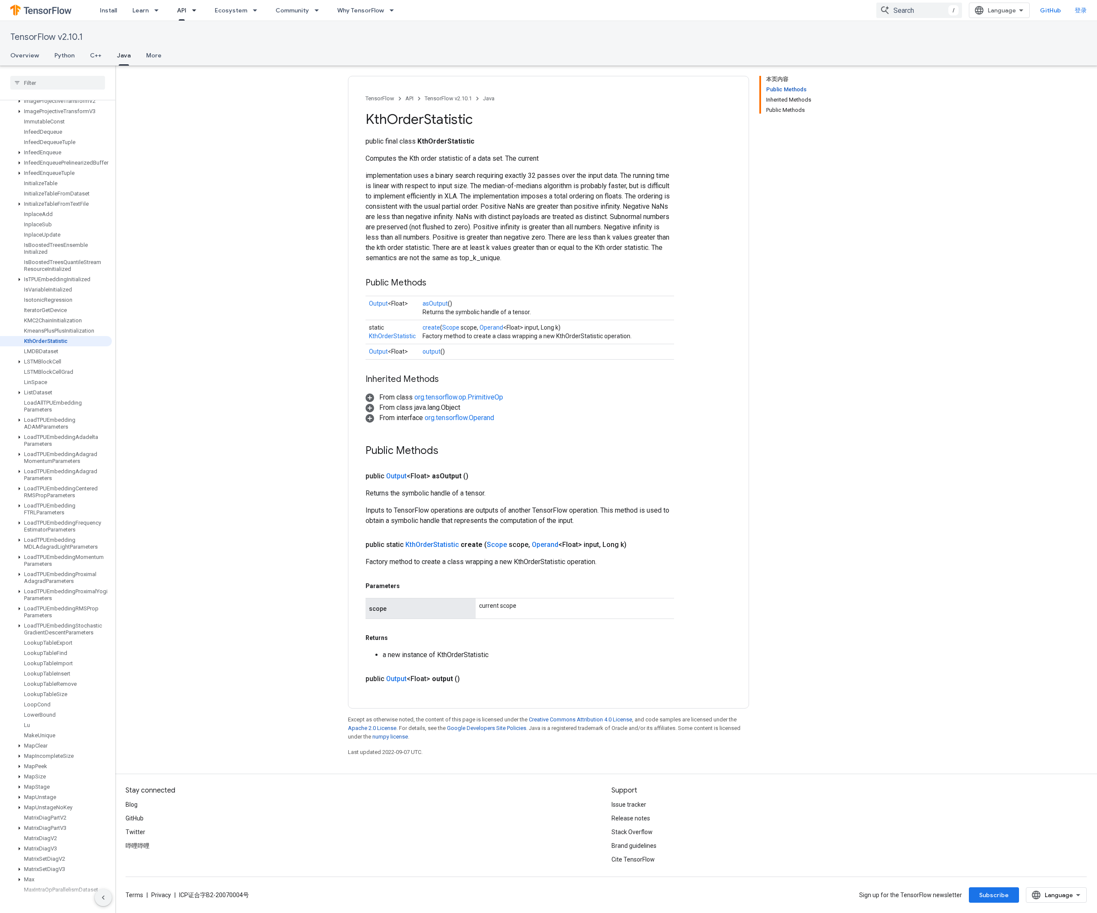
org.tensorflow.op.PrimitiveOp (458, 397)
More (154, 55)
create (431, 327)
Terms (134, 895)
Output (378, 303)
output (432, 351)
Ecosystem (231, 10)
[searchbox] (57, 83)
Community (292, 10)
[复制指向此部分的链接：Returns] (396, 638)
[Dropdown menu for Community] (319, 10)
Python (64, 55)
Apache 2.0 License (372, 728)
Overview (24, 55)
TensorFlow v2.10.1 (46, 37)
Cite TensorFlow (633, 859)
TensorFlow (380, 98)
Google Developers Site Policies (486, 728)
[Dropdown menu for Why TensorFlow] (394, 10)
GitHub (1050, 10)
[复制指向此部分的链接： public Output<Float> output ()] (470, 679)
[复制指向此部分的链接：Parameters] (408, 586)
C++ (96, 55)
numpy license (390, 736)
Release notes (630, 818)
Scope (450, 327)
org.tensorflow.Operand (459, 418)
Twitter (135, 832)
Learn (140, 10)
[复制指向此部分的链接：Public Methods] (435, 283)
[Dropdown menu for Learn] (159, 10)
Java (124, 55)
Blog (132, 804)
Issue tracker (628, 804)
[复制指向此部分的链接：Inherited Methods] (447, 380)
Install (108, 10)
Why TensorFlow (360, 10)
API (181, 10)
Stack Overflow (632, 832)
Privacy (161, 895)
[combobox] (919, 10)
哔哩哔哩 (138, 845)
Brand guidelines (633, 845)
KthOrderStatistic (392, 336)
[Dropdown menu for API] (196, 10)
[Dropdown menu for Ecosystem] (257, 10)
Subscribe (994, 895)
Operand (491, 327)
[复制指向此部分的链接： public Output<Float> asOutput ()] (478, 476)
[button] (56, 101)
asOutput (435, 303)
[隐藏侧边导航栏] (103, 897)
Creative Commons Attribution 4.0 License (580, 719)
